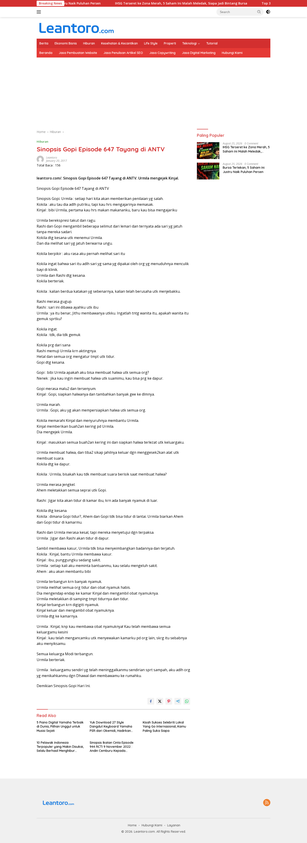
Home (132, 825)
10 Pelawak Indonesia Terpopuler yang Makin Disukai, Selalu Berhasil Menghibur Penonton (60, 747)
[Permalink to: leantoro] (40, 159)
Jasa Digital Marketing (199, 53)
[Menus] (40, 12)
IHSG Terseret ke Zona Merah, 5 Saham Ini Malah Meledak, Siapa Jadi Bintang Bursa (164, 3)
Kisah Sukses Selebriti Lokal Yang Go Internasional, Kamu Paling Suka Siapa (164, 726)
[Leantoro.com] (76, 27)
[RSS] (266, 803)
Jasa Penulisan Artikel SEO (123, 53)
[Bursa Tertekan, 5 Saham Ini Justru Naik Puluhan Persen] (208, 171)
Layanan (173, 825)
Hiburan (89, 43)
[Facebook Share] (150, 701)
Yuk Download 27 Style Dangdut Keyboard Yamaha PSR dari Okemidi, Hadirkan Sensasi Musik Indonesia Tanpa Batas (113, 726)
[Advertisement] (171, 91)
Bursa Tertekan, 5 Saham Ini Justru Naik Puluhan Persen (244, 170)
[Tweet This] (159, 701)
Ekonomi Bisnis (66, 43)
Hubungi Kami (232, 53)
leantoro (51, 157)
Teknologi (189, 43)
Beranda (45, 53)
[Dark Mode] (268, 12)
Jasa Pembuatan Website (78, 53)
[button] (259, 11)
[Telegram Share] (177, 701)
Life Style (151, 43)
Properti (170, 43)
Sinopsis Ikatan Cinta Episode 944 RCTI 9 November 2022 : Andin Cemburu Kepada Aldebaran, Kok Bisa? (111, 747)
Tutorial (212, 43)
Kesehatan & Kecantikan (119, 43)
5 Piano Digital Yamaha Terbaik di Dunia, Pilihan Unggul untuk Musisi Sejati (60, 726)
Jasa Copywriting (162, 53)
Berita (43, 43)
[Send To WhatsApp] (186, 701)
